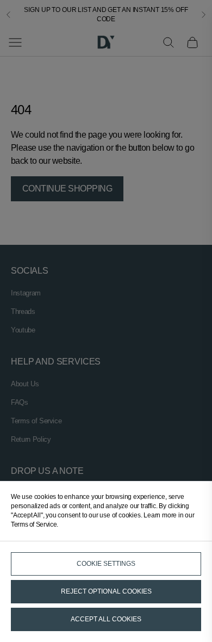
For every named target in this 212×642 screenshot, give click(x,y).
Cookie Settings (106, 563)
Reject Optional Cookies (106, 591)
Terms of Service (34, 524)
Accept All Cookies (106, 619)
